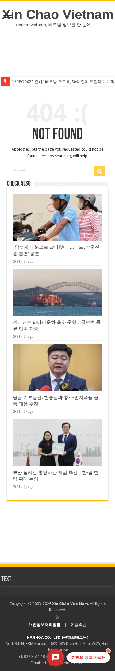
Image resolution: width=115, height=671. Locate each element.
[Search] (99, 171)
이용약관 (78, 624)
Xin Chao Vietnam (57, 14)
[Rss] (57, 617)
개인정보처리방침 (44, 624)
